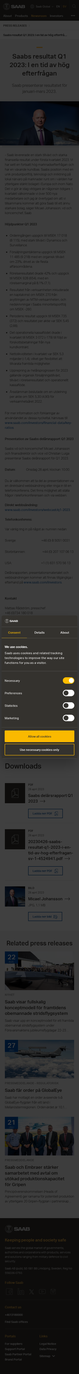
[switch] (68, 693)
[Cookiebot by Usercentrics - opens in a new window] (56, 621)
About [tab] (64, 632)
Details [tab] (39, 632)
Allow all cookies (39, 736)
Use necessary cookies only (39, 749)
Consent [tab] (14, 632)
